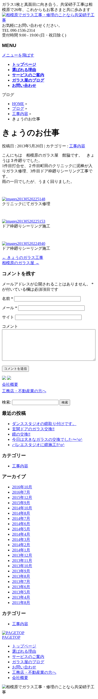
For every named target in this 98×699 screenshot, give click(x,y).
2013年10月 (22, 566)
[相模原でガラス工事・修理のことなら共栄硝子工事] (49, 20)
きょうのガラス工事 (22, 257)
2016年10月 (22, 487)
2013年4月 (21, 597)
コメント (10, 326)
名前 (7, 298)
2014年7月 (21, 518)
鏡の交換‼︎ (21, 434)
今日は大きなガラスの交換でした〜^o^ (47, 439)
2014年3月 (21, 539)
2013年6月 (21, 587)
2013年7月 (21, 581)
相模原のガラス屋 (20, 263)
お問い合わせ (24, 667)
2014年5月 (21, 529)
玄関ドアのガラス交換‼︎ (33, 429)
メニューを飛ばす (18, 55)
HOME (18, 104)
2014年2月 (21, 545)
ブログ (18, 108)
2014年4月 (21, 534)
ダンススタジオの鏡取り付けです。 (44, 424)
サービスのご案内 (28, 656)
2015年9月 (21, 503)
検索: (6, 402)
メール (9, 308)
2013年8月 (21, 576)
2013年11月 (22, 560)
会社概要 (10, 384)
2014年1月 (21, 550)
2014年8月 (21, 513)
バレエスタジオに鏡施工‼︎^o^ (38, 445)
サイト (8, 317)
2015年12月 (22, 497)
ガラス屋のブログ (28, 662)
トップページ (24, 646)
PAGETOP (11, 637)
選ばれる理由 (24, 651)
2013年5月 (21, 592)
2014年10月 (22, 508)
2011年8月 (21, 602)
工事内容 (20, 114)
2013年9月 (21, 571)
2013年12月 (22, 555)
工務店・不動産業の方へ (24, 391)
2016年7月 (21, 492)
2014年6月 (21, 524)
